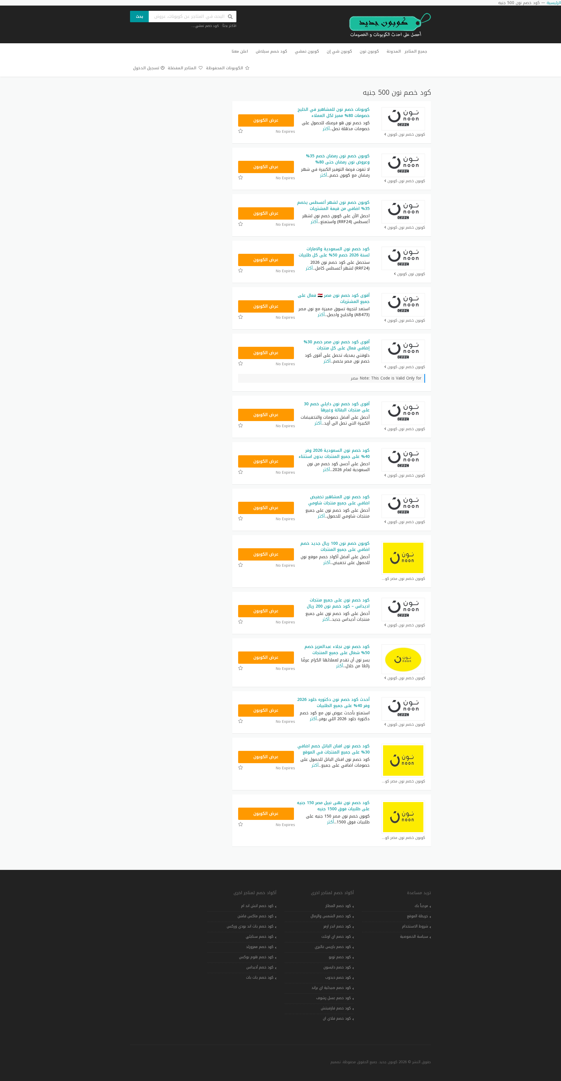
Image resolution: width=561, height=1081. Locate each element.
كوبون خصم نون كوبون (406, 134)
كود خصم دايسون (337, 967)
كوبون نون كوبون (411, 274)
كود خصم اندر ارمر (337, 926)
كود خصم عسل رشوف (333, 997)
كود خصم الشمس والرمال (331, 916)
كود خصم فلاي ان (337, 1018)
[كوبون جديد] (387, 25)
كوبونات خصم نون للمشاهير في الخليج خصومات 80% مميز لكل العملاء (333, 113)
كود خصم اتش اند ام (257, 905)
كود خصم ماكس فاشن (255, 916)
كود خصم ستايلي (259, 936)
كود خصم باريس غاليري (333, 946)
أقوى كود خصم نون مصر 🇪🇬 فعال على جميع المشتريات (334, 299)
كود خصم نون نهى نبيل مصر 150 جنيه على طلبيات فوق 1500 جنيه (333, 806)
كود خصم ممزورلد (259, 946)
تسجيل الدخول (146, 68)
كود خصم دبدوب (338, 977)
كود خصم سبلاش (271, 51)
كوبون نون (369, 51)
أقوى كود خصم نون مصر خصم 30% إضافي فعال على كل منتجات (337, 345)
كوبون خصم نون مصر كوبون (403, 578)
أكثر (326, 129)
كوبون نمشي (307, 51)
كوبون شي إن (339, 51)
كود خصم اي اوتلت (336, 936)
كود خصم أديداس (259, 967)
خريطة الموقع (417, 916)
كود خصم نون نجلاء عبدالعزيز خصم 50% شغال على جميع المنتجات (337, 650)
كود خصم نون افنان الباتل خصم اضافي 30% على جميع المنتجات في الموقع (333, 749)
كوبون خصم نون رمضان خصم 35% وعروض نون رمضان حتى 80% (338, 159)
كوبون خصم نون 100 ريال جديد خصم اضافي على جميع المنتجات (335, 546)
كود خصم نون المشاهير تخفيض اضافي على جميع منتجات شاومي (339, 500)
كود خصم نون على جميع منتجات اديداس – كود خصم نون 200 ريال (338, 603)
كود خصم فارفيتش (336, 1008)
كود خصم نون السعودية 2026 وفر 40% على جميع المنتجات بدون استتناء (334, 453)
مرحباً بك (421, 905)
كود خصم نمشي (207, 26)
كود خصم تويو (340, 957)
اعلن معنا (240, 51)
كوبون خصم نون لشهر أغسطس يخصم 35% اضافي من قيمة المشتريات (333, 206)
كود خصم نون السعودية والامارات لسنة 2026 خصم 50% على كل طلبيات (334, 252)
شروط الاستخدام (415, 926)
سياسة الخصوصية (414, 936)
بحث (139, 16)
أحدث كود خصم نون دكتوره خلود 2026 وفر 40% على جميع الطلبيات (333, 703)
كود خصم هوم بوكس (256, 957)
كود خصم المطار (338, 905)
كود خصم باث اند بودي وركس (250, 926)
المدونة (394, 51)
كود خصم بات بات (259, 977)
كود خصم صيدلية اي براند (331, 987)
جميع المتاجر (416, 51)
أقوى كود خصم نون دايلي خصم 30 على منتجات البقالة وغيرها (337, 407)
